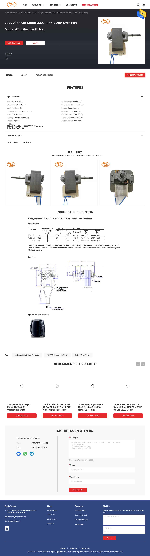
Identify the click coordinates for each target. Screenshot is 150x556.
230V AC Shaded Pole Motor (57, 355)
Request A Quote (135, 75)
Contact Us (50, 523)
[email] (18, 454)
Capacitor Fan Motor (81, 520)
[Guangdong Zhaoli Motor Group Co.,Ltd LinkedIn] (7, 528)
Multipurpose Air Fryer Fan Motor (27, 355)
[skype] (32, 454)
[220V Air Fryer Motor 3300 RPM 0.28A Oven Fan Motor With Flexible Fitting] (121, 40)
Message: (74, 438)
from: (72, 465)
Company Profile (52, 510)
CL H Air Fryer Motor (82, 355)
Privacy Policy (85, 548)
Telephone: (74, 477)
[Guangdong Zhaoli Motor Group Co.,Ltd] (11, 4)
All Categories (79, 524)
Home (7, 13)
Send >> (109, 538)
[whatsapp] (25, 454)
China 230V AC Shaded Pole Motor (39, 552)
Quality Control (51, 519)
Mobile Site (73, 548)
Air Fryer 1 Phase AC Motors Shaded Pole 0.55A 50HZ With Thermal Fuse (57, 407)
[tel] (38, 454)
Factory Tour (51, 514)
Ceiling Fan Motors (81, 515)
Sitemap (62, 548)
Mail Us (36, 43)
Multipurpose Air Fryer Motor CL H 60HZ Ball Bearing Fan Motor (21, 407)
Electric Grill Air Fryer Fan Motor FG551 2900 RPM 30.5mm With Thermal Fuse (126, 407)
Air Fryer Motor (25, 13)
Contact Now (77, 490)
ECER (120, 552)
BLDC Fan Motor (80, 510)
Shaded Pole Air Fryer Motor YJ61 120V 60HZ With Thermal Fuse (92, 407)
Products (14, 13)
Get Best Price (14, 43)
